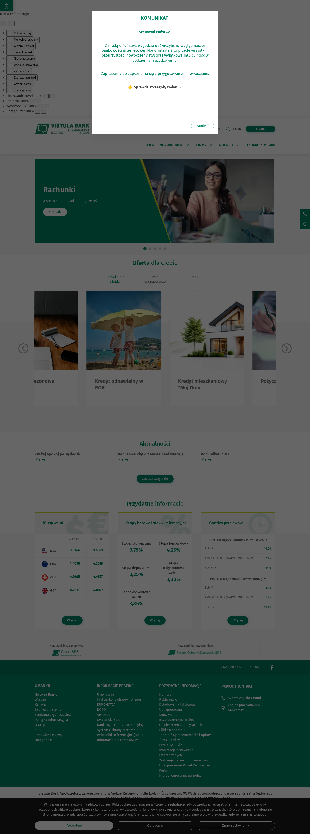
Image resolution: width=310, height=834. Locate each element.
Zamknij (203, 126)
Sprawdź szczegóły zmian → (158, 87)
